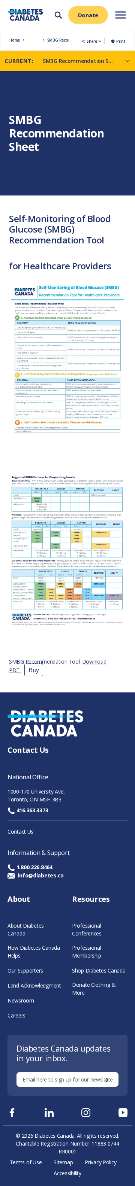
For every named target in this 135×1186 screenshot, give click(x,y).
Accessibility (67, 1173)
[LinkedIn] (49, 1112)
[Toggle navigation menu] (120, 14)
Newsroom (21, 1000)
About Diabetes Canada (26, 929)
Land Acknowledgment (34, 985)
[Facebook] (12, 1112)
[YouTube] (123, 1112)
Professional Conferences (87, 929)
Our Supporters (25, 970)
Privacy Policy (100, 1162)
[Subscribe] (106, 1079)
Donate (88, 15)
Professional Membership (86, 951)
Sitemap (63, 1162)
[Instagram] (85, 1112)
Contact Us (20, 831)
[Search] (58, 15)
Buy (33, 670)
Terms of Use (26, 1162)
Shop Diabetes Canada (98, 970)
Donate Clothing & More (94, 988)
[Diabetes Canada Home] (24, 15)
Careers (17, 1015)
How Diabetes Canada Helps (34, 951)
